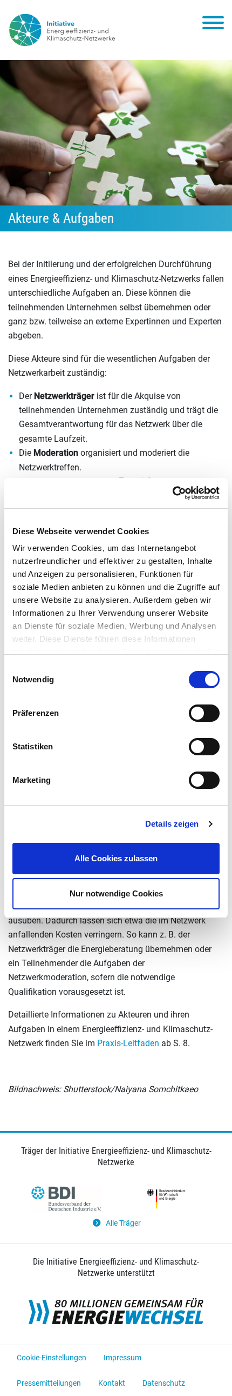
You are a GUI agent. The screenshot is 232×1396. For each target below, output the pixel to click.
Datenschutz (163, 1383)
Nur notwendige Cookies (116, 893)
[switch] (204, 713)
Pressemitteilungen (49, 1383)
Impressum (122, 1357)
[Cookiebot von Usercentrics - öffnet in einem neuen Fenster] (172, 493)
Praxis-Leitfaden (128, 1043)
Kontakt (111, 1383)
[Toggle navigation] (213, 25)
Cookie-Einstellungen (51, 1357)
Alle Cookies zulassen (116, 858)
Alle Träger (123, 1223)
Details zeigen (172, 823)
